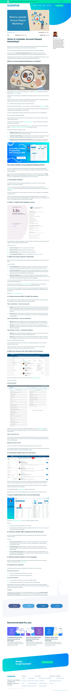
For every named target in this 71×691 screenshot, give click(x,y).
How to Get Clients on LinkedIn (16, 293)
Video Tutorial (24, 680)
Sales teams (15, 93)
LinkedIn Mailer (41, 680)
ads (25, 254)
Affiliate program (53, 680)
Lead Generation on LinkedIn (44, 678)
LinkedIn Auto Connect (43, 683)
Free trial (59, 5)
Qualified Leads (43, 106)
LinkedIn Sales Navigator (36, 377)
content (30, 125)
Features (35, 5)
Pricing (40, 5)
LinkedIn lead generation (27, 121)
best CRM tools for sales (41, 527)
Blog (44, 5)
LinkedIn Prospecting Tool (32, 683)
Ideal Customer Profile (26, 284)
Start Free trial (47, 662)
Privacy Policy (58, 680)
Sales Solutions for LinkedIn (33, 680)
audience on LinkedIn (39, 254)
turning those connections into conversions (18, 127)
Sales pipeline (23, 561)
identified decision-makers (17, 520)
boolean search (21, 489)
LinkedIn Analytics (31, 678)
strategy (36, 91)
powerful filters (41, 428)
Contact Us (52, 683)
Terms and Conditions (60, 678)
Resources (49, 5)
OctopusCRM (9, 32)
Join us (61, 1)
